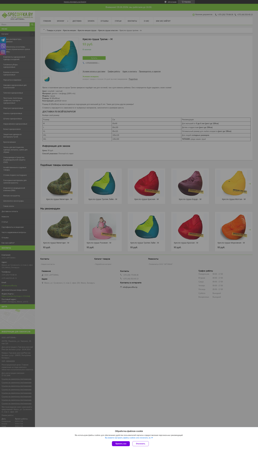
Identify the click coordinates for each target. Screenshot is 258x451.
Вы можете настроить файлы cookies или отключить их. (128, 438)
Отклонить (140, 444)
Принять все (120, 444)
